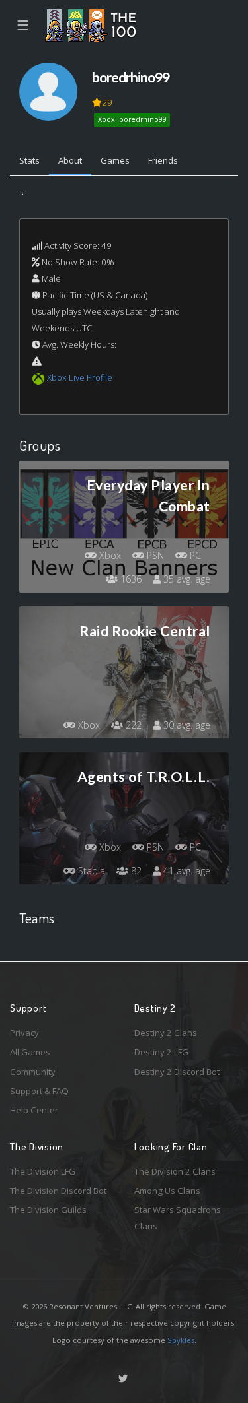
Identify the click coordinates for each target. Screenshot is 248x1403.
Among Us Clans (167, 1190)
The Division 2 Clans (175, 1171)
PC (194, 555)
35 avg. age (185, 579)
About (70, 160)
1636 (130, 579)
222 (132, 725)
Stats (29, 160)
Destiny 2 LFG (161, 1052)
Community (33, 1072)
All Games (30, 1052)
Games (115, 160)
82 (135, 871)
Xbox (109, 555)
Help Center (34, 1110)
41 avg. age (185, 871)
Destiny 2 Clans (165, 1033)
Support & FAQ (39, 1091)
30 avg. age (185, 725)
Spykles (180, 1340)
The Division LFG (42, 1171)
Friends (163, 160)
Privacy (24, 1033)
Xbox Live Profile (79, 377)
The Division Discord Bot (58, 1190)
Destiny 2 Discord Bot (177, 1072)
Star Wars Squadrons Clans (177, 1218)
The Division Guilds (48, 1210)
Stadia (90, 871)
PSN (154, 555)
